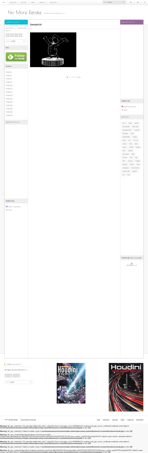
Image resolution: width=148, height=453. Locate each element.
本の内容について (132, 265)
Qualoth (135, 171)
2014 (9, 108)
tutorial (132, 164)
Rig (136, 157)
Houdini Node (135, 168)
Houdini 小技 (126, 171)
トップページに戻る (75, 77)
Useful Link (42, 2)
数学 (133, 154)
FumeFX (137, 130)
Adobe (124, 143)
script (124, 140)
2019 (9, 92)
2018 (9, 95)
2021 (9, 85)
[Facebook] (144, 2)
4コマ (124, 123)
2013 (9, 111)
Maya (130, 123)
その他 (131, 147)
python (137, 123)
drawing (125, 164)
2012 (9, 115)
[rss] (130, 2)
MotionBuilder (126, 136)
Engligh (138, 161)
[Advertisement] (16, 161)
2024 (9, 75)
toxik (124, 150)
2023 (9, 78)
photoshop (125, 168)
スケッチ (135, 140)
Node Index (13, 2)
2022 (9, 82)
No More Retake (25, 12)
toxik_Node (126, 154)
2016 (9, 102)
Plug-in (124, 147)
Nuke (136, 143)
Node (138, 164)
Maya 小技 (135, 126)
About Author (53, 2)
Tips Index (23, 2)
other (132, 133)
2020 (9, 88)
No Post (125, 157)
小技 (130, 143)
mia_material (126, 126)
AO (123, 174)
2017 (9, 98)
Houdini (138, 147)
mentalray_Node (127, 130)
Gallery (33, 2)
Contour (130, 161)
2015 (9, 105)
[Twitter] (137, 2)
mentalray (125, 133)
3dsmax (130, 150)
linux (129, 174)
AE (129, 140)
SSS (124, 161)
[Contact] (20, 35)
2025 (9, 72)
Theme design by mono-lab (28, 419)
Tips (131, 157)
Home (3, 2)
